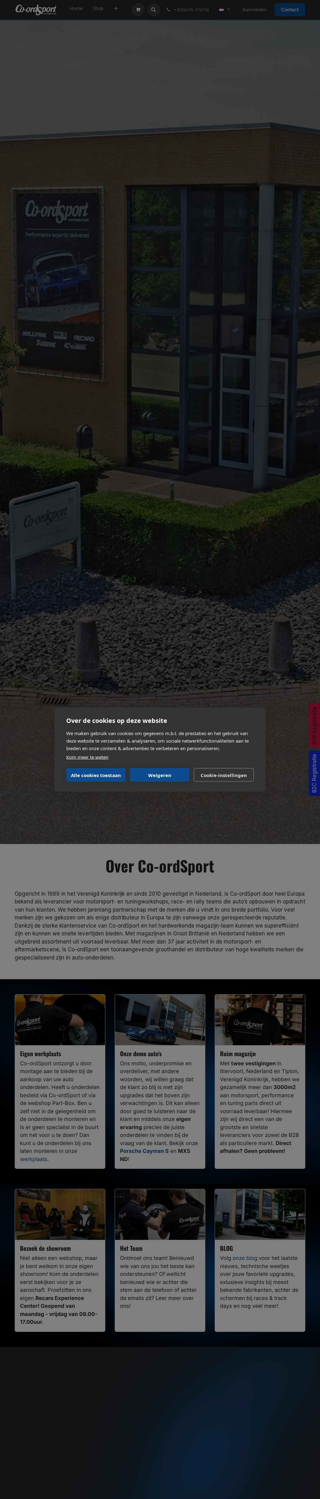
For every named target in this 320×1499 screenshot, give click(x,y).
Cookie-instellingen (224, 775)
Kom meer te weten (87, 757)
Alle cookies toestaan (96, 775)
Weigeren (159, 775)
